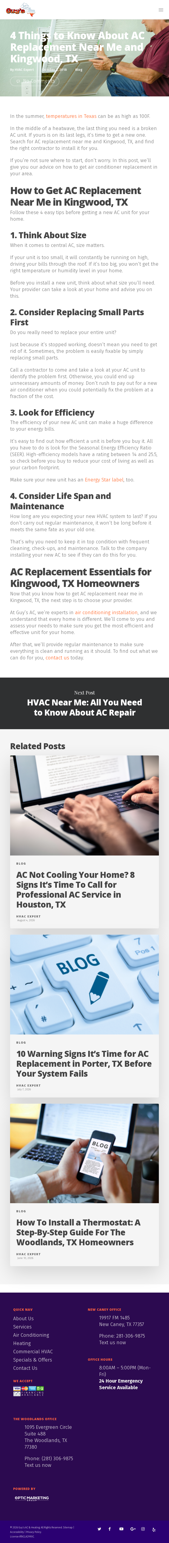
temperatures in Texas (71, 116)
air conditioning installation (106, 612)
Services (22, 1327)
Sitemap (68, 1527)
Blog (78, 70)
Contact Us (25, 1368)
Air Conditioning (31, 1335)
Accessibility (17, 1532)
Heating (22, 1343)
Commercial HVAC (33, 1352)
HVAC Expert (24, 70)
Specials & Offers (32, 1360)
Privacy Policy (33, 1532)
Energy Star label (104, 480)
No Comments (38, 81)
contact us (57, 658)
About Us (23, 1318)
